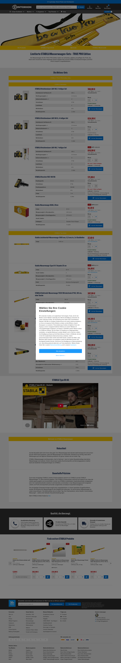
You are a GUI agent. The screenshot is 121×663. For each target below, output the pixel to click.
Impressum (73, 345)
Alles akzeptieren (60, 351)
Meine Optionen (60, 355)
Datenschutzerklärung (56, 345)
